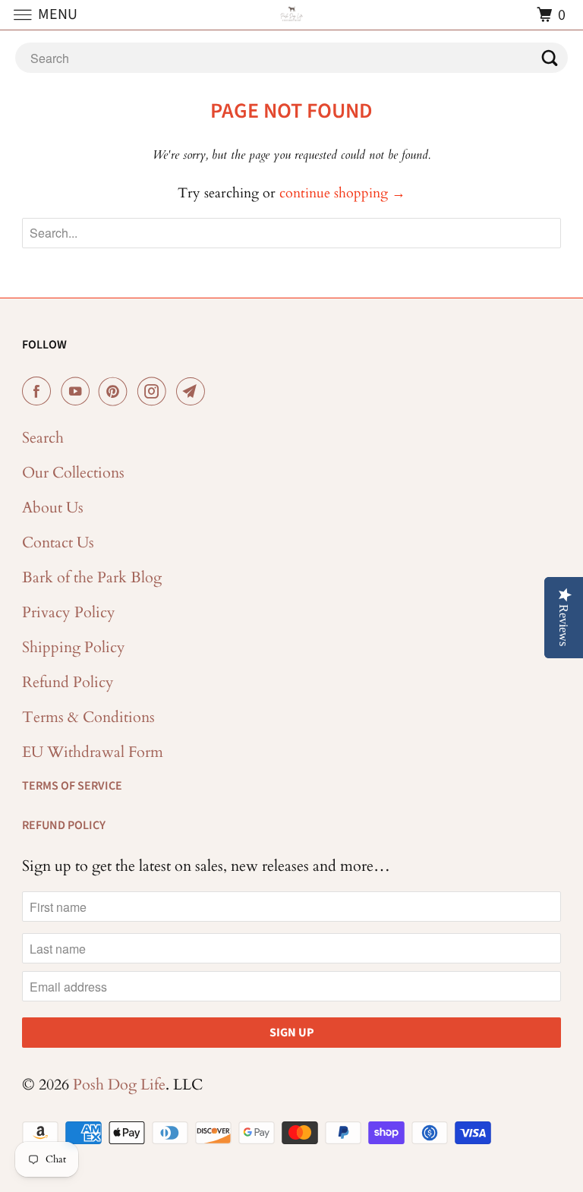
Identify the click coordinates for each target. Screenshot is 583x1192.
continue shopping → (342, 193)
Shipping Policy (73, 647)
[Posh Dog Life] (291, 15)
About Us (53, 507)
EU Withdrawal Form (92, 752)
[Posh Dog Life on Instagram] (154, 392)
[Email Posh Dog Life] (193, 392)
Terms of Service (72, 785)
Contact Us (58, 542)
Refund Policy (68, 682)
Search (43, 437)
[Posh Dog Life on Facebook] (39, 392)
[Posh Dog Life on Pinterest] (116, 392)
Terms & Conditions (88, 717)
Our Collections (73, 472)
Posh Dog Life (119, 1084)
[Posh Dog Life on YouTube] (78, 392)
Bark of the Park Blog (92, 577)
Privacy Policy (68, 612)
